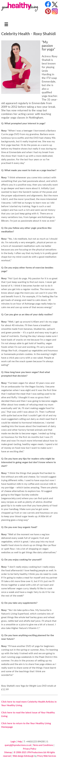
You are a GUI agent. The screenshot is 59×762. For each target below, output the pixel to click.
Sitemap (8, 752)
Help (20, 742)
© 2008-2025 (20, 752)
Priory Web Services (46, 756)
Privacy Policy (29, 749)
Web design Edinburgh (23, 756)
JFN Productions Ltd (36, 752)
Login (13, 742)
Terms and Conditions (43, 745)
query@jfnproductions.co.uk (18, 745)
